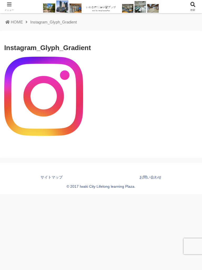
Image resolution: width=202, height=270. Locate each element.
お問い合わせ (150, 177)
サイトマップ (52, 177)
